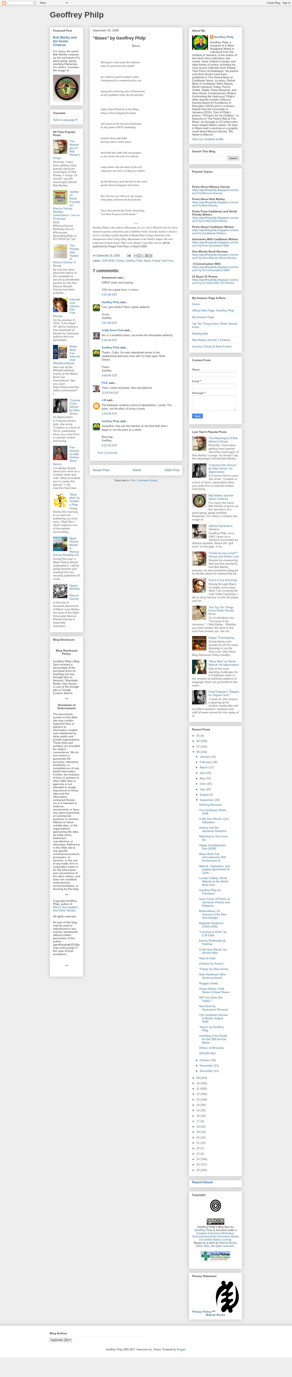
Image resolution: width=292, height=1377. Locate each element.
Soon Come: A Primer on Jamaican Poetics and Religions (214, 902)
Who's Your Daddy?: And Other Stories (66, 909)
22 (198, 1148)
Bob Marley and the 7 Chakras (211, 339)
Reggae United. (209, 983)
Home (137, 470)
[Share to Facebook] (147, 256)
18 (198, 1126)
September (207, 800)
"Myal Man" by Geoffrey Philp (75, 499)
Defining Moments (210, 804)
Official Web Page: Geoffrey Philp (213, 310)
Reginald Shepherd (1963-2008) (211, 925)
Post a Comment (107, 452)
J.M (104, 400)
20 (198, 1137)
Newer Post (101, 470)
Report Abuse (202, 1182)
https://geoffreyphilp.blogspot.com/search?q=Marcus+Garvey (215, 191)
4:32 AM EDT (109, 294)
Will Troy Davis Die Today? (210, 999)
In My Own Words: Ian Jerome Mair (213, 951)
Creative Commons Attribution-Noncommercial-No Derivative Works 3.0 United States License (215, 1236)
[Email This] (136, 256)
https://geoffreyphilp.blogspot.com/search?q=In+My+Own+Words (215, 219)
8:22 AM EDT (109, 445)
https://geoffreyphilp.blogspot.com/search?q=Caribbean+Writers (215, 231)
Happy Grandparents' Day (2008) (212, 847)
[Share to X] (143, 256)
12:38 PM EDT (110, 392)
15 (198, 1110)
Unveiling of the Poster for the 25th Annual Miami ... (213, 1039)
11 (198, 1088)
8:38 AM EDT (109, 340)
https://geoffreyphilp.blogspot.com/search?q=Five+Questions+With (215, 244)
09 (198, 1077)
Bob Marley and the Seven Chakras (65, 41)
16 (198, 1115)
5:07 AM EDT (109, 322)
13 (198, 1099)
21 (198, 1142)
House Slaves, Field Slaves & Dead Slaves (214, 990)
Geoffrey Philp (77, 14)
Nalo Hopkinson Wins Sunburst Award (212, 976)
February (206, 762)
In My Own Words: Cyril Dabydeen (214, 820)
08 (198, 751)
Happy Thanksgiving (221, 637)
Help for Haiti (207, 958)
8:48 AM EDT (109, 375)
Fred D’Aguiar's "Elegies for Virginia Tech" (224, 693)
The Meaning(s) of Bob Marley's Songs (223, 439)
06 (198, 741)
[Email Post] (128, 255)
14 (198, 1104)
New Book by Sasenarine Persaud (213, 1008)
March (204, 767)
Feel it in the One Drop (223, 580)
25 (198, 1164)
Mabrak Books (215, 1314)
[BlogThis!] (139, 256)
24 (198, 1159)
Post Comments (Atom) (144, 480)
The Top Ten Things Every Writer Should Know (221, 611)
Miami (147, 260)
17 (198, 1121)
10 (198, 1083)
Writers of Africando (211, 1047)
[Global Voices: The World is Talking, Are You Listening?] (215, 1260)
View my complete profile (207, 139)
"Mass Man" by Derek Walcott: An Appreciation (224, 663)
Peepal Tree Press (163, 260)
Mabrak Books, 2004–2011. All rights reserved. (217, 1244)
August (204, 794)
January (205, 756)
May (203, 778)
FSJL (105, 382)
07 (198, 746)
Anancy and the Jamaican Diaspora (212, 829)
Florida (120, 260)
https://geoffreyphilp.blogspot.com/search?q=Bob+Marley (215, 204)
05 (198, 735)
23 (198, 1153)
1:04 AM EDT (109, 413)
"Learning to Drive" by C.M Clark (212, 933)
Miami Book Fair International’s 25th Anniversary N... (212, 857)
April (203, 773)
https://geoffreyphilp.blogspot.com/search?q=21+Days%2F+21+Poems (215, 281)
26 (198, 1170)
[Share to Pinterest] (151, 256)
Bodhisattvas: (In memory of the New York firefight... (213, 914)
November (207, 1065)
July (203, 789)
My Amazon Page (203, 317)
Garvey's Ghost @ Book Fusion (212, 346)
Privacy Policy (201, 1311)
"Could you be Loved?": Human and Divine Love (224, 554)
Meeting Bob (200, 333)
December (207, 1070)
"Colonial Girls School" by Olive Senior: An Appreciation (223, 468)
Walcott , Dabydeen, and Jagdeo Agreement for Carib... (214, 869)
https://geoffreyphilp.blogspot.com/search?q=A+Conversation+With (215, 268)
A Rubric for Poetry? (211, 963)
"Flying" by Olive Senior (213, 969)
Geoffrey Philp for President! (210, 892)
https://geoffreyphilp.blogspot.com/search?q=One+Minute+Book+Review (215, 256)
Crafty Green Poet (112, 330)
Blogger (181, 1349)
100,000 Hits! (207, 1053)
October (205, 1060)
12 (198, 1094)
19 (198, 1131)
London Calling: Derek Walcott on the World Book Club (213, 881)
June (203, 783)
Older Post (171, 470)
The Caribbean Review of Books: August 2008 (213, 1018)
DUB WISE (108, 260)
